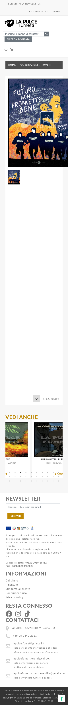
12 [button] (15, 477)
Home (12, 65)
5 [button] (31, 472)
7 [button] (42, 472)
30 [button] (58, 481)
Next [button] (65, 449)
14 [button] (26, 477)
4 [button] (26, 472)
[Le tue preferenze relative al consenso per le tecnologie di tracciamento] (61, 698)
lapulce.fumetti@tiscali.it (28, 643)
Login (56, 11)
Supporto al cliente (18, 589)
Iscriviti (15, 516)
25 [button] (31, 481)
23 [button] (20, 481)
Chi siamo (12, 580)
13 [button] (20, 477)
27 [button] (42, 481)
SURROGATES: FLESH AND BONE (48, 460)
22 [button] (15, 481)
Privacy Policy (14, 597)
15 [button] (31, 477)
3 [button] (20, 472)
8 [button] (48, 472)
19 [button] (53, 477)
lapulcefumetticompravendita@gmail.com (39, 673)
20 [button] (58, 477)
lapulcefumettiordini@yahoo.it (32, 658)
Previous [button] (3, 449)
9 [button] (53, 472)
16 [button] (37, 477)
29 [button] (53, 481)
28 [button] (48, 481)
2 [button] (15, 472)
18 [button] (48, 477)
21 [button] (9, 481)
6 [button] (37, 472)
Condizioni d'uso (16, 593)
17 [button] (42, 477)
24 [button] (26, 481)
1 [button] (9, 472)
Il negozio (12, 584)
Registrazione (38, 11)
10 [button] (58, 472)
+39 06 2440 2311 (25, 635)
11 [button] (9, 477)
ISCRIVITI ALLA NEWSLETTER (24, 4)
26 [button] (37, 481)
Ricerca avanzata (18, 39)
